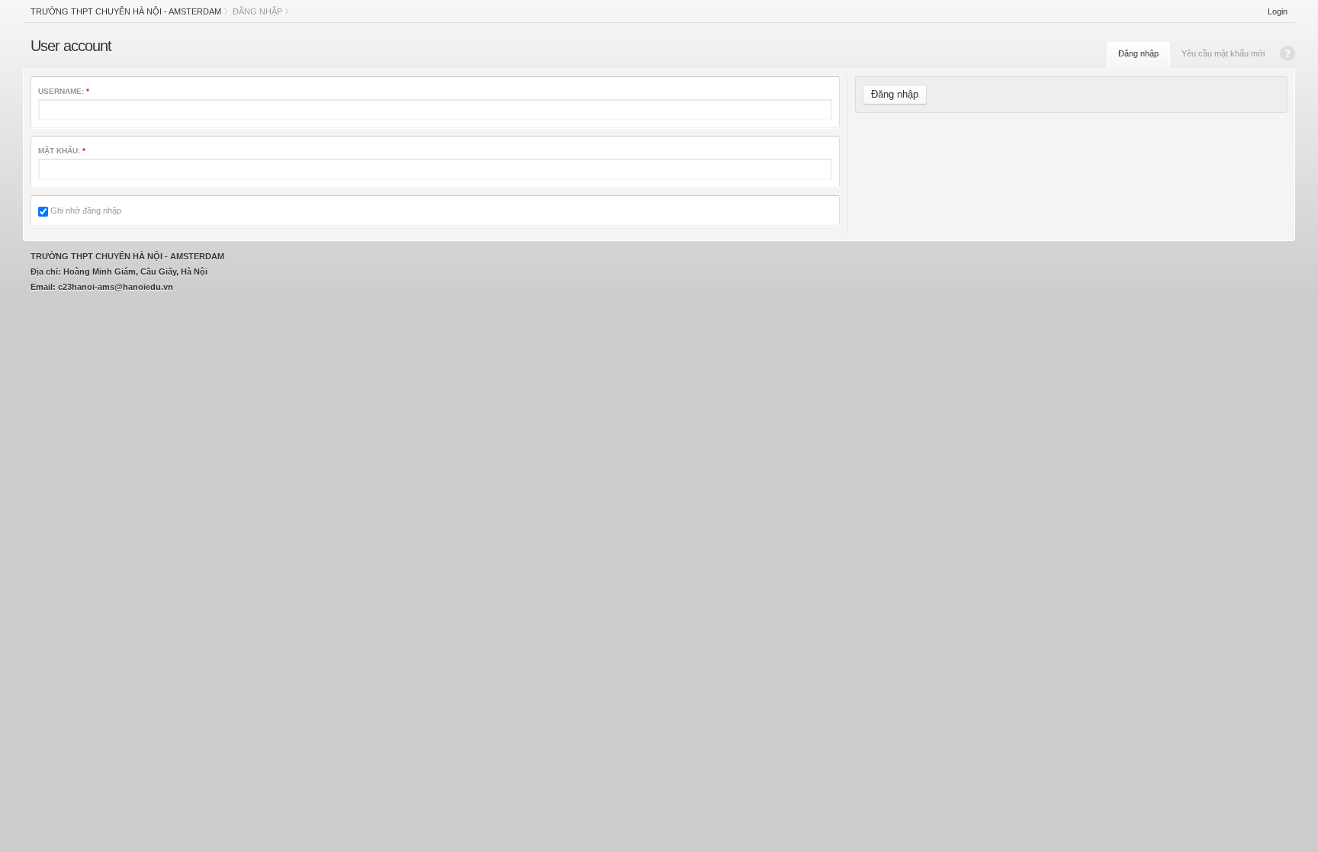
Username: (63, 91)
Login (1277, 11)
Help (1287, 53)
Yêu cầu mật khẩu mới (1223, 53)
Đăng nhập (1138, 53)
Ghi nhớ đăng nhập (84, 210)
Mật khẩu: (61, 150)
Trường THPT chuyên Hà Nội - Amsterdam (126, 11)
